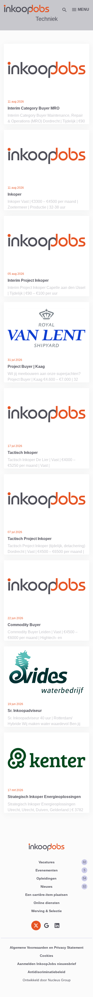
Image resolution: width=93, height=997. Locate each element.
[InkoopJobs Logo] (26, 9)
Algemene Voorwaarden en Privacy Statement (46, 947)
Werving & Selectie (46, 911)
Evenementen (60, 870)
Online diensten (47, 903)
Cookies (46, 956)
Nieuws (63, 886)
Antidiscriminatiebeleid (46, 972)
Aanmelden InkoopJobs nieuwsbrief (46, 964)
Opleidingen (61, 878)
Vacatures (62, 862)
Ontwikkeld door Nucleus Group (47, 980)
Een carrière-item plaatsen (46, 895)
